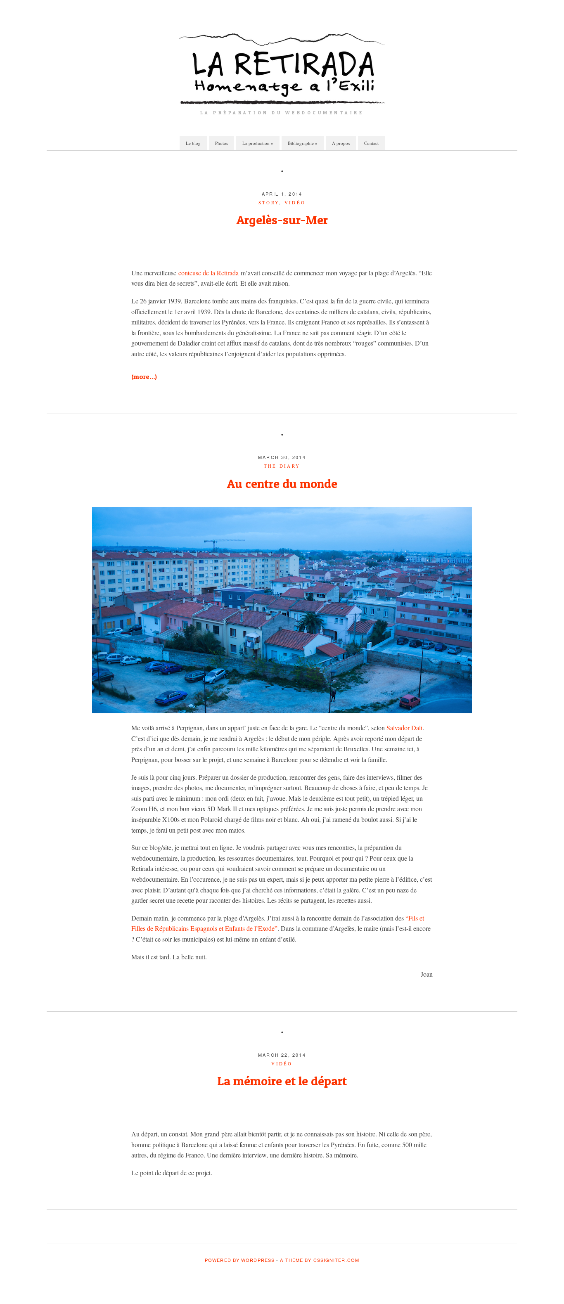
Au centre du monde (282, 483)
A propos (341, 143)
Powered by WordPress (240, 1260)
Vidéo (295, 202)
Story (269, 202)
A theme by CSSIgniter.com (319, 1260)
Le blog (193, 143)
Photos (221, 143)
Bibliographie (303, 143)
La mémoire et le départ (282, 1080)
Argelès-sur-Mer (282, 219)
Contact (371, 143)
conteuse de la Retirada (208, 272)
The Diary (282, 466)
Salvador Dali (404, 727)
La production (257, 143)
